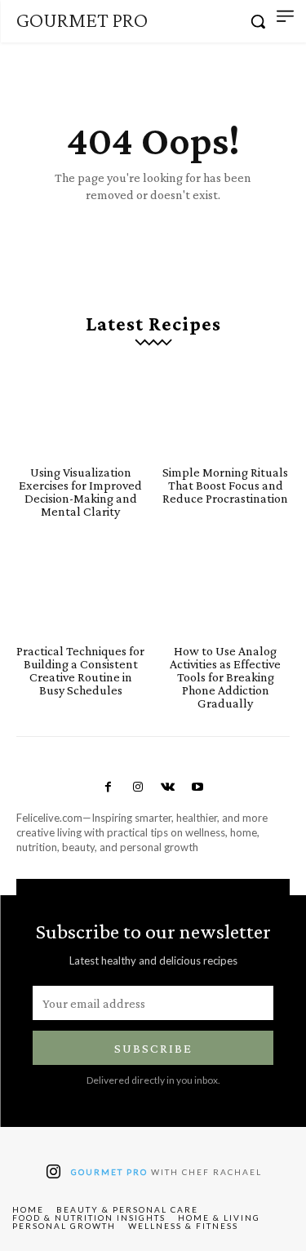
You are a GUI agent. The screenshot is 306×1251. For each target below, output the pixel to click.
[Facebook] (108, 787)
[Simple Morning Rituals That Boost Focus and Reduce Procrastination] (226, 411)
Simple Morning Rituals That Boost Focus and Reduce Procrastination (225, 485)
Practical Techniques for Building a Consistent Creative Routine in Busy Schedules (80, 670)
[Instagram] (138, 787)
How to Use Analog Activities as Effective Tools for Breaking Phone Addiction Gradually (225, 677)
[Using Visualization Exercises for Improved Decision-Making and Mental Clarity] (80, 411)
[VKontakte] (168, 787)
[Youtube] (197, 787)
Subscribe (153, 1048)
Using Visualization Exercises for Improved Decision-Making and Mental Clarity (80, 491)
